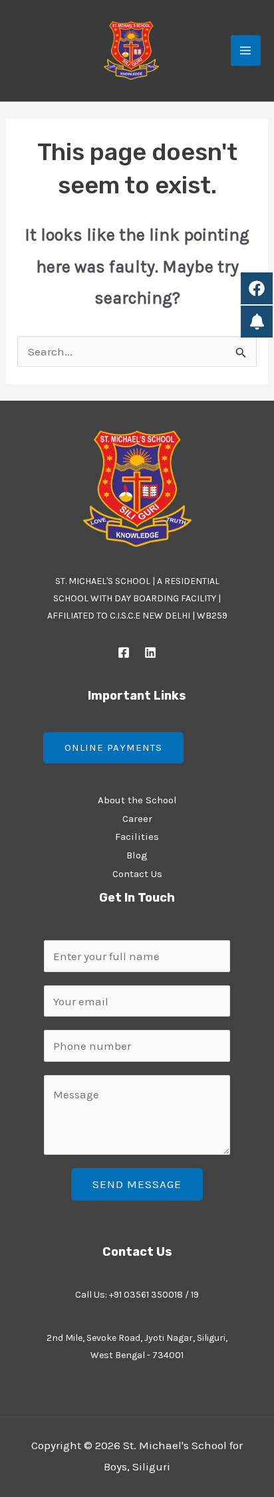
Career (137, 819)
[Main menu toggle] (246, 50)
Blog (137, 855)
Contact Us (137, 874)
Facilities (137, 837)
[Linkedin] (150, 652)
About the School (137, 800)
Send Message (137, 1184)
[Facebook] (124, 652)
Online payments (113, 747)
